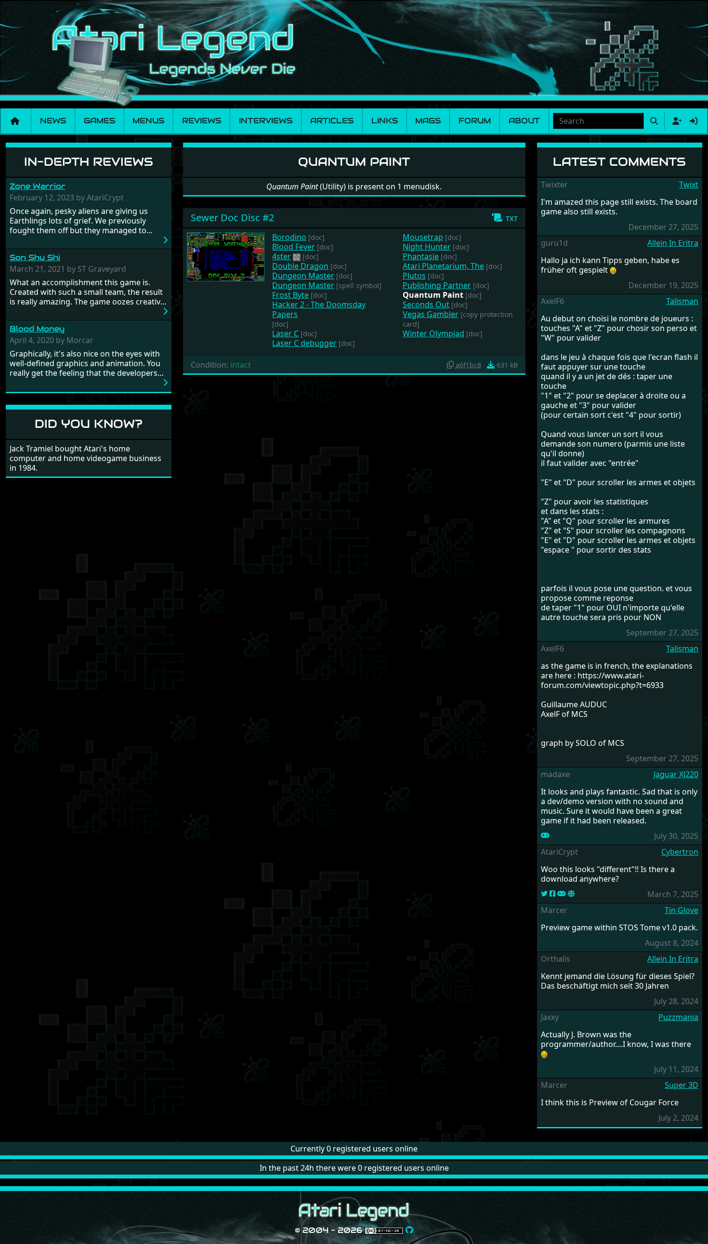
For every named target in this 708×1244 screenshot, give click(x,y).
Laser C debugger (304, 343)
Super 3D (681, 1085)
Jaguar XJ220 (676, 774)
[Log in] (693, 121)
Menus (148, 121)
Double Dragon (300, 266)
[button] (504, 218)
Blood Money (37, 328)
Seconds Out (426, 304)
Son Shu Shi (35, 257)
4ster (281, 256)
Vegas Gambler (431, 314)
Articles (332, 121)
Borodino (289, 237)
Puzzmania (678, 1017)
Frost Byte (290, 295)
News (53, 121)
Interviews (265, 121)
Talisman (682, 301)
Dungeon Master (303, 275)
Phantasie (421, 256)
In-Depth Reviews (88, 161)
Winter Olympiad (433, 333)
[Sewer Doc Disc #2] (226, 256)
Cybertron (679, 852)
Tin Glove (681, 910)
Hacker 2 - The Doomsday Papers (319, 309)
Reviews (201, 121)
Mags (428, 121)
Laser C (285, 333)
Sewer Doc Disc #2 (232, 217)
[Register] (675, 121)
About (524, 121)
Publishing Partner (437, 285)
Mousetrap (423, 237)
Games (99, 121)
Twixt (688, 184)
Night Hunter (427, 246)
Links (384, 121)
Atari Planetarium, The (443, 266)
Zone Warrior (38, 186)
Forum (475, 121)
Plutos (414, 275)
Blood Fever (293, 246)
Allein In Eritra (672, 243)
